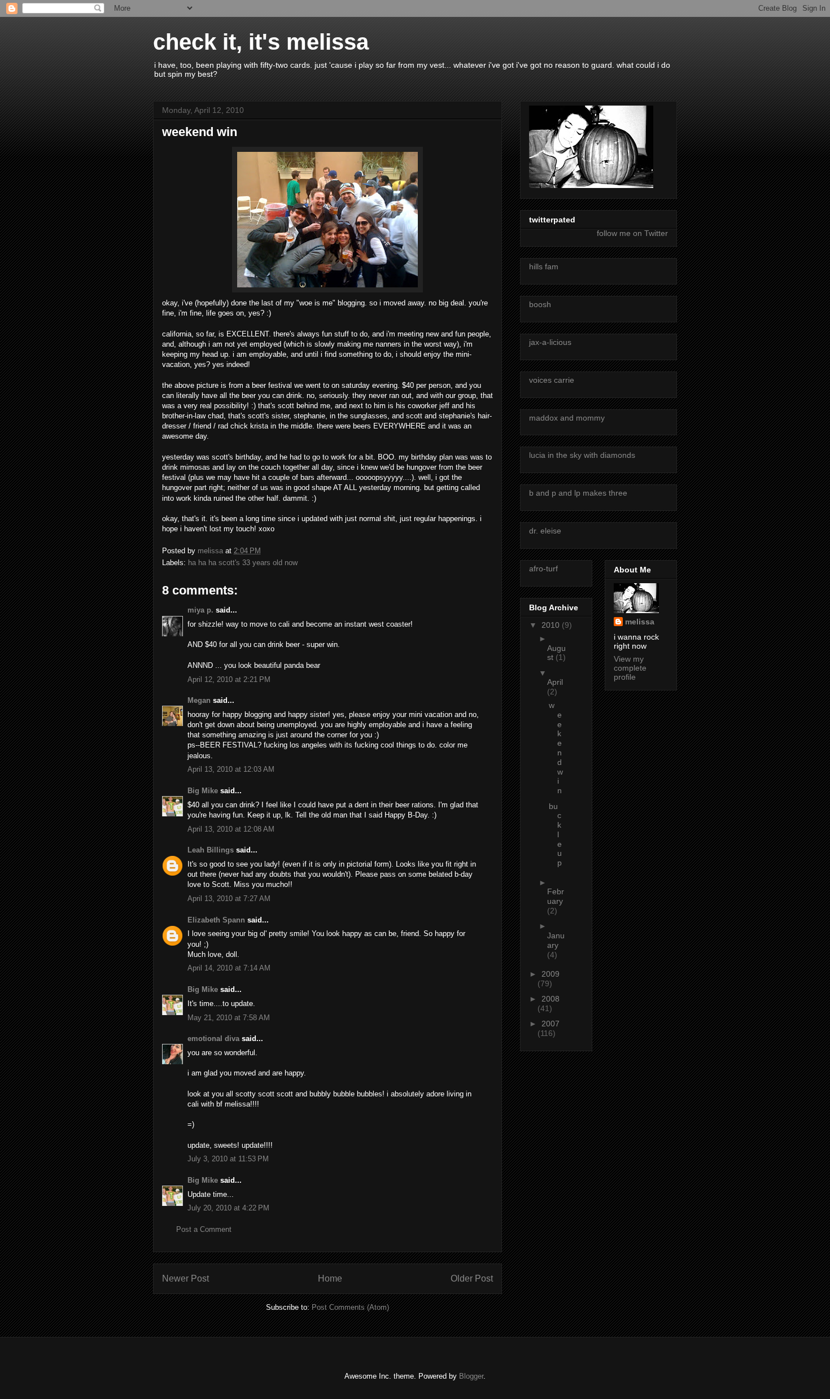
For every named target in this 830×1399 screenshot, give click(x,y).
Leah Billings (210, 850)
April (555, 682)
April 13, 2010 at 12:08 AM (230, 829)
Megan (199, 700)
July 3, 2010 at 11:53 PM (228, 1159)
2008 (550, 998)
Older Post (472, 1278)
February (555, 896)
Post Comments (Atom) (350, 1307)
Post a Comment (203, 1229)
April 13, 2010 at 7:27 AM (228, 898)
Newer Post (185, 1278)
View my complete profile (630, 667)
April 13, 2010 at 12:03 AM (230, 769)
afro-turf (543, 568)
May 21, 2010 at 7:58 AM (228, 1017)
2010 (551, 624)
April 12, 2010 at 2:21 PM (228, 679)
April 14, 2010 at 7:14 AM (228, 968)
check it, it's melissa (261, 41)
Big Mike (202, 790)
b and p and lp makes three (578, 492)
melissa (639, 621)
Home (330, 1278)
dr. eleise (545, 530)
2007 (550, 1023)
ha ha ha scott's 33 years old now (243, 562)
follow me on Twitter (632, 233)
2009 (550, 973)
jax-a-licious (550, 342)
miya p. (200, 610)
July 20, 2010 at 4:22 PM (228, 1208)
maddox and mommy (567, 417)
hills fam (543, 266)
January (556, 940)
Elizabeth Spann (216, 920)
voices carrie (551, 379)
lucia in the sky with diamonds (582, 455)
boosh (540, 304)
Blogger (471, 1376)
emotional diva (213, 1038)
